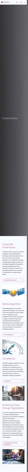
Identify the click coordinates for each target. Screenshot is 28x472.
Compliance (7, 381)
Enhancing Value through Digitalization (10, 443)
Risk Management (9, 334)
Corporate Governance (10, 280)
